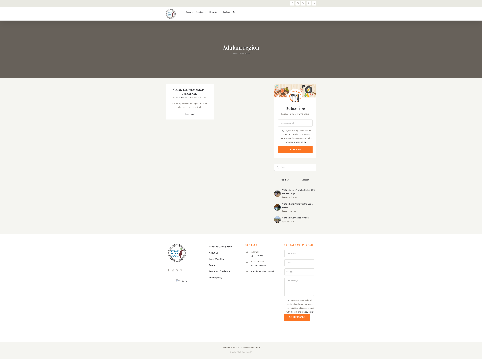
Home (235, 53)
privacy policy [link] (300, 142)
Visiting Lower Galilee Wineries (295, 218)
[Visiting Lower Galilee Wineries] (277, 218)
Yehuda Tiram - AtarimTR (244, 352)
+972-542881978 (258, 265)
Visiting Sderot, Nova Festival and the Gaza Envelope (298, 191)
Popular (285, 179)
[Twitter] (177, 270)
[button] (234, 12)
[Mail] (181, 270)
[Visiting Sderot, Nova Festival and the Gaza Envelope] (277, 192)
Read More (189, 114)
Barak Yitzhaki (181, 97)
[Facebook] (169, 270)
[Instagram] (173, 270)
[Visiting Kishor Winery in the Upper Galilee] (277, 206)
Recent (305, 179)
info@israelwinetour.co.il (262, 271)
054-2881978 (257, 256)
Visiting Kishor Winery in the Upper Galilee (297, 205)
